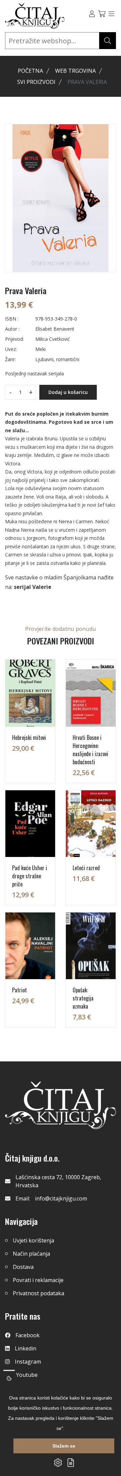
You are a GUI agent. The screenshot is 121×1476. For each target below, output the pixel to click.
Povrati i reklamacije (38, 1280)
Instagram (28, 1361)
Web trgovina (75, 70)
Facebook (27, 1335)
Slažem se (63, 1446)
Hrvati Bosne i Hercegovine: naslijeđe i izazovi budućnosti (90, 749)
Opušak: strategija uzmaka (83, 998)
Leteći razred (86, 868)
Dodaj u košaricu (68, 392)
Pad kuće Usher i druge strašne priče (29, 876)
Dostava (23, 1267)
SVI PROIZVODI (36, 82)
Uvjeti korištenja (33, 1240)
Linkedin (25, 1348)
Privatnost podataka (38, 1293)
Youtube (27, 1375)
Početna (30, 70)
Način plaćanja (31, 1253)
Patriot (19, 990)
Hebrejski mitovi (29, 737)
